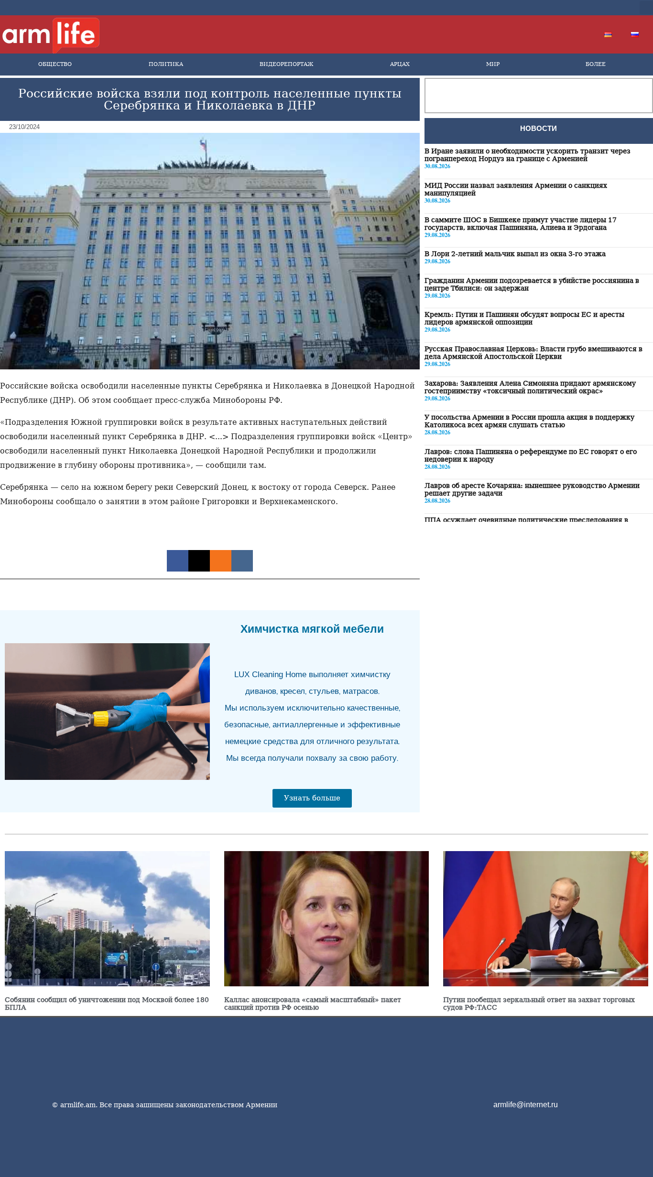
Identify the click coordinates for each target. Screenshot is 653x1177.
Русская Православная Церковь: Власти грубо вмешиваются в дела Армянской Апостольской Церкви (533, 352)
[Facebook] (549, 7)
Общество (55, 64)
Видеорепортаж (286, 64)
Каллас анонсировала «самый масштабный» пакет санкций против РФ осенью (312, 1003)
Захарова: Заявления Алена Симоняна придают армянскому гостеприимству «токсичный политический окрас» (530, 386)
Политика (166, 64)
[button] (646, 7)
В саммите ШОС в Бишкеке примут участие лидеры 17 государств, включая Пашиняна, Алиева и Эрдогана (520, 223)
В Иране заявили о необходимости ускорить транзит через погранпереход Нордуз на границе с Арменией (527, 154)
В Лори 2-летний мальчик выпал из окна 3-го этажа (515, 253)
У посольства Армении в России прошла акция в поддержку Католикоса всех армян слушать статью (529, 420)
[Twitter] (564, 7)
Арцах (400, 64)
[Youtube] (580, 7)
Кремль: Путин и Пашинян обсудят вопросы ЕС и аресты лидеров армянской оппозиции (524, 318)
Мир (493, 64)
